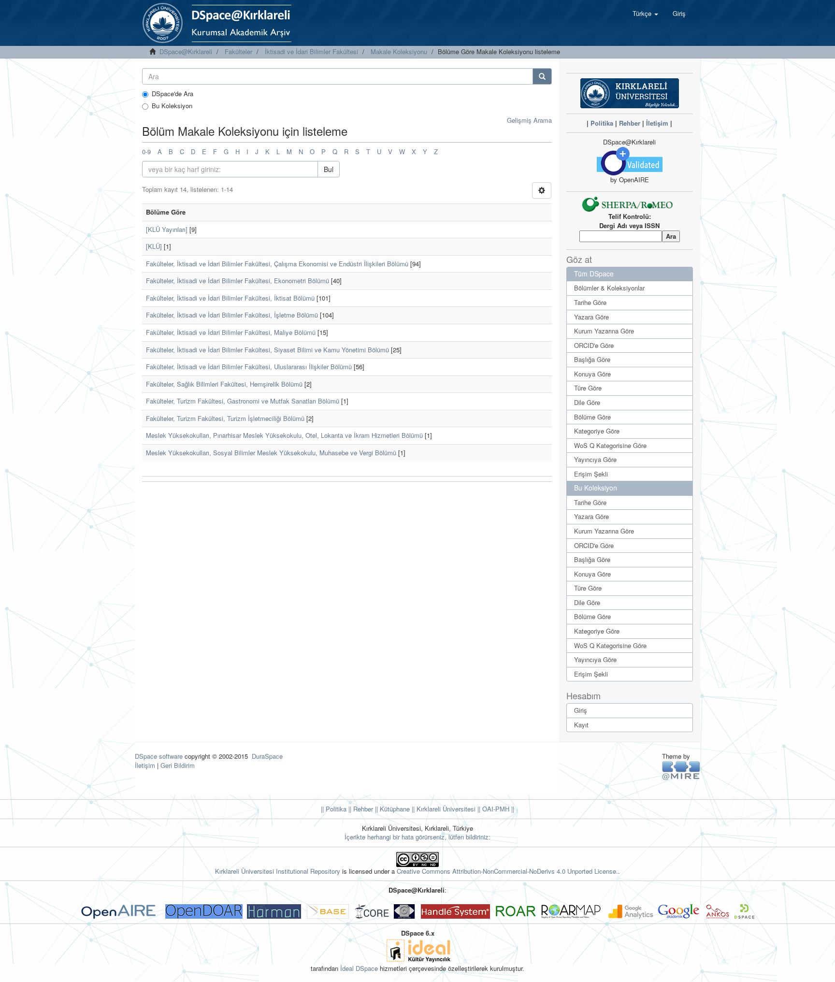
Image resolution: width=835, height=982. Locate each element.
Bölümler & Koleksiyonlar (609, 287)
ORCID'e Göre (594, 345)
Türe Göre (588, 387)
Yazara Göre (591, 316)
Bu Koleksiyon (172, 105)
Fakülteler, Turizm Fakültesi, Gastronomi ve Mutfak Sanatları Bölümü (242, 400)
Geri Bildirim (177, 765)
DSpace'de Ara (172, 93)
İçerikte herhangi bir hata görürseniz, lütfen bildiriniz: (417, 836)
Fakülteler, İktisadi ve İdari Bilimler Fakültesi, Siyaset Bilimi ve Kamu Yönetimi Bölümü (267, 349)
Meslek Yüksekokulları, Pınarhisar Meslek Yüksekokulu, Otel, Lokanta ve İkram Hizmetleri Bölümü (284, 435)
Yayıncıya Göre (595, 459)
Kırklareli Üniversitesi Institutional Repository (277, 871)
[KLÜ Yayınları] (166, 229)
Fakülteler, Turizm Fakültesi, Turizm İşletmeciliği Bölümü (225, 418)
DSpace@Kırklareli (185, 51)
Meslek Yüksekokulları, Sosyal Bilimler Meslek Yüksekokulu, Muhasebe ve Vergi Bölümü (271, 452)
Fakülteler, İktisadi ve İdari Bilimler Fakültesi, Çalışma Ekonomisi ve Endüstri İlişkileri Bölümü (277, 263)
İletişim (657, 123)
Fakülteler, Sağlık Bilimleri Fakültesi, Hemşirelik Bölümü (224, 384)
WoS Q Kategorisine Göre (610, 445)
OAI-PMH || (497, 808)
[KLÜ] (154, 246)
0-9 (146, 151)
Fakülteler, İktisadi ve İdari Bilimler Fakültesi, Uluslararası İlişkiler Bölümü (249, 366)
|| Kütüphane (391, 808)
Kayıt (581, 724)
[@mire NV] (681, 770)
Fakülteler (238, 51)
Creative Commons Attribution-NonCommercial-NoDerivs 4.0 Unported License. (507, 871)
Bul (328, 169)
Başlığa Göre (592, 359)
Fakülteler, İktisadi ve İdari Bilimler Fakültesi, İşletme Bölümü (232, 314)
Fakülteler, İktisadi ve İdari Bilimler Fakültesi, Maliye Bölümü (231, 332)
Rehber (629, 123)
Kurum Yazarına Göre (604, 330)
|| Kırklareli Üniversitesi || (445, 808)
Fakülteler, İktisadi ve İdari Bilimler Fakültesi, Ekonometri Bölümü (237, 280)
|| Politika (333, 808)
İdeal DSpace (359, 968)
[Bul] (542, 76)
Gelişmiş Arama (529, 120)
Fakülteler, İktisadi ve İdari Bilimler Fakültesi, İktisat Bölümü (230, 298)
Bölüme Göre (592, 416)
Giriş (580, 710)
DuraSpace (267, 756)
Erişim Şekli (591, 473)
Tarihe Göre (590, 302)
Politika (601, 123)
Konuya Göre (592, 373)
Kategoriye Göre (596, 430)
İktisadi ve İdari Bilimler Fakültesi (311, 51)
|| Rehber (359, 808)
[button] (645, 13)
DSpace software (159, 756)
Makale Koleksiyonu (399, 51)
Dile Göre (587, 402)
